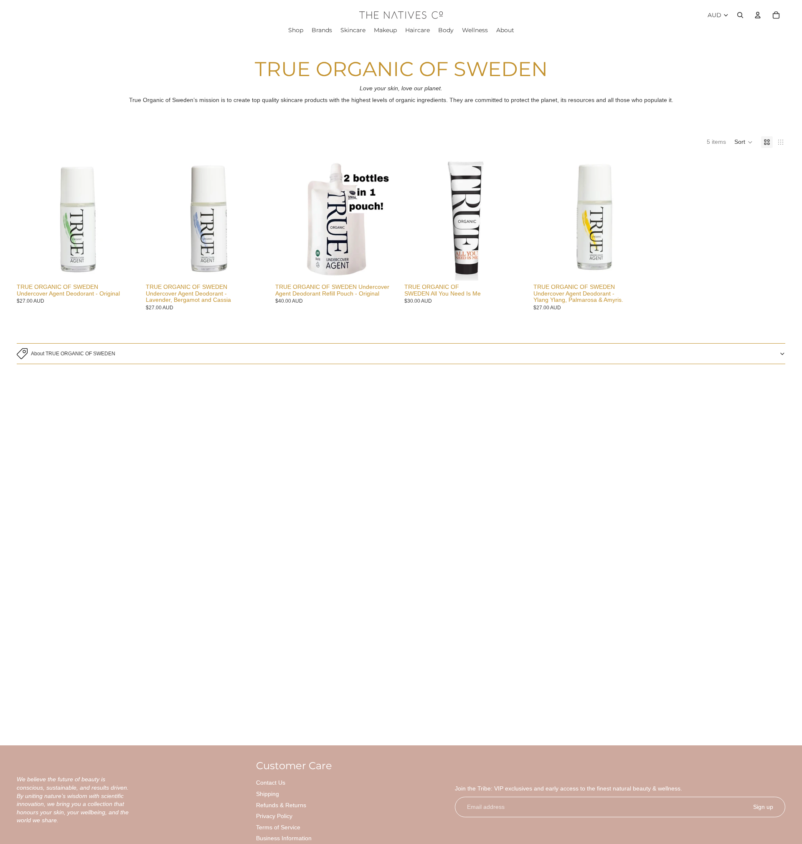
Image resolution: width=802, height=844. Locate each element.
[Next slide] (126, 219)
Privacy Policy (274, 816)
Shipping (267, 793)
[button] (743, 142)
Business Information (284, 838)
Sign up (763, 806)
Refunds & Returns (281, 805)
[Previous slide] (29, 219)
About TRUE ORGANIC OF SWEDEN (73, 354)
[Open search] (740, 15)
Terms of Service (278, 827)
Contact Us (270, 782)
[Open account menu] (758, 15)
